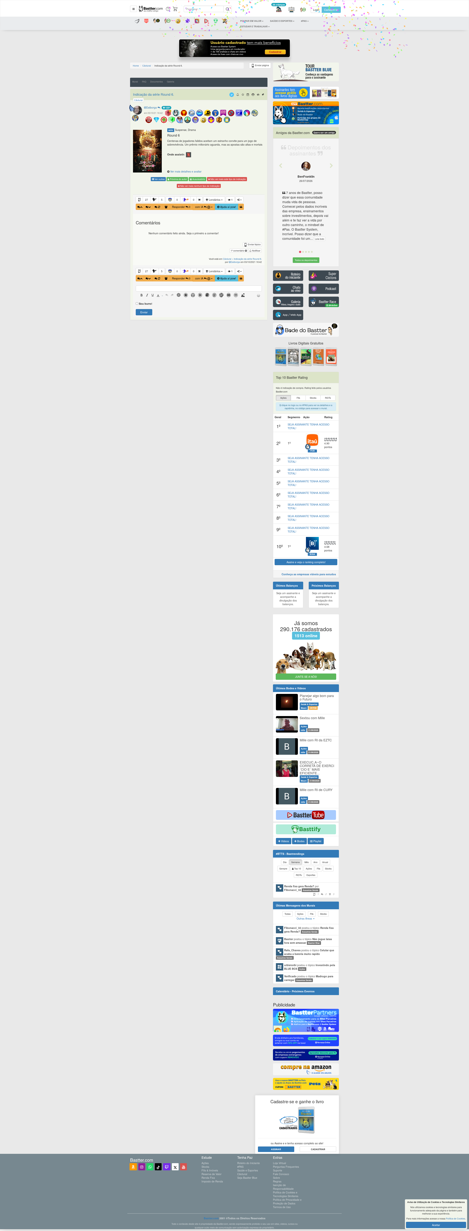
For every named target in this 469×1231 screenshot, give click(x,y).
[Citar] (241, 207)
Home (136, 65)
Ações (205, 1163)
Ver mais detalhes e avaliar (186, 171)
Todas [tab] (288, 913)
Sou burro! (145, 303)
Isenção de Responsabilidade (283, 1186)
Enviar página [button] (261, 65)
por (309, 890)
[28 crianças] (278, 9)
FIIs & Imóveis (210, 1170)
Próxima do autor (178, 179)
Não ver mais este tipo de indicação (228, 179)
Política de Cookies (455, 1218)
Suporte (277, 1170)
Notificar (256, 250)
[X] (175, 1166)
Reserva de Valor (211, 1174)
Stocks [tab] (328, 868)
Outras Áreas (305, 918)
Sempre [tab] (283, 868)
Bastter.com (211, 1218)
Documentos (156, 81)
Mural (135, 81)
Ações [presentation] (283, 397)
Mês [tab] (306, 862)
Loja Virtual (279, 1163)
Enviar (144, 312)
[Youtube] (183, 1166)
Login (316, 10)
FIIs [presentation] (298, 397)
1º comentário (238, 250)
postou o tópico (309, 929)
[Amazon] (133, 1166)
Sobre (276, 1177)
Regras (277, 1181)
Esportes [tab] (310, 874)
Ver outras (159, 179)
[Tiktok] (158, 1166)
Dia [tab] (285, 862)
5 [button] (162, 199)
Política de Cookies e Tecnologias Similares (285, 1194)
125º (167, 107)
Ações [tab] (309, 868)
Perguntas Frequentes (286, 1166)
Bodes (300, 841)
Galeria (170, 81)
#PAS (240, 1166)
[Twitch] (166, 1166)
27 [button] (146, 199)
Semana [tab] (295, 862)
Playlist (317, 841)
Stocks (205, 1166)
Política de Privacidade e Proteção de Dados (287, 1201)
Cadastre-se (331, 10)
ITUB (312, 451)
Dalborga (152, 107)
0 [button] (177, 199)
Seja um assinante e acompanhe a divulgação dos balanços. (288, 598)
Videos (284, 841)
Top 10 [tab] (297, 868)
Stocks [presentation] (313, 397)
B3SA (312, 554)
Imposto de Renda (212, 1181)
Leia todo (319, 238)
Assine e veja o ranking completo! (306, 562)
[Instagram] (141, 1166)
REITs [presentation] (328, 397)
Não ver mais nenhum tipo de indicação (200, 185)
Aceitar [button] (436, 1225)
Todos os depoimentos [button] (306, 260)
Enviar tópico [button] (254, 244)
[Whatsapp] (150, 1166)
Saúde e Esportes (247, 1170)
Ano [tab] (315, 862)
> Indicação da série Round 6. (247, 258)
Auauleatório (198, 179)
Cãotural (242, 1174)
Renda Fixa (208, 1177)
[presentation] (141, 295)
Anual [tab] (325, 862)
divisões (332, 305)
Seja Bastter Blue (247, 1177)
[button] (133, 9)
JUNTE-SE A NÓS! (306, 676)
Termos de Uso (282, 1207)
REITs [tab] (299, 874)
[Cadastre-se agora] (234, 49)
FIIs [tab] (318, 868)
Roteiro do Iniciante (248, 1163)
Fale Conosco (281, 1174)
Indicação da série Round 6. (153, 94)
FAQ (144, 81)
